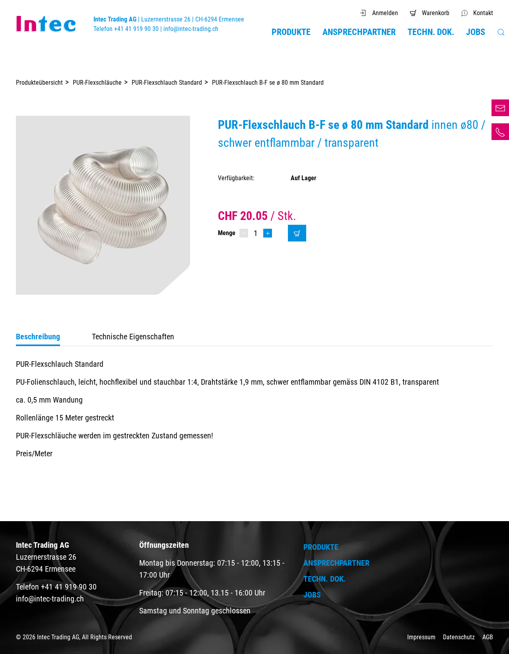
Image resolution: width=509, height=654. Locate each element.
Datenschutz (459, 637)
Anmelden (385, 13)
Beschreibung (38, 336)
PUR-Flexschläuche (97, 82)
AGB (487, 637)
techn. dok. (431, 32)
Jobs (475, 32)
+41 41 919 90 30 (500, 131)
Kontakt (483, 13)
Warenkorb (435, 13)
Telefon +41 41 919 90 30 (126, 29)
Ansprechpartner (359, 32)
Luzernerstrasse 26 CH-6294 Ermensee (46, 557)
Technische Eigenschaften (133, 336)
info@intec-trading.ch (190, 29)
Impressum (422, 637)
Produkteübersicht (39, 82)
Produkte (291, 32)
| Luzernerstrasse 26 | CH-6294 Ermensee (168, 19)
